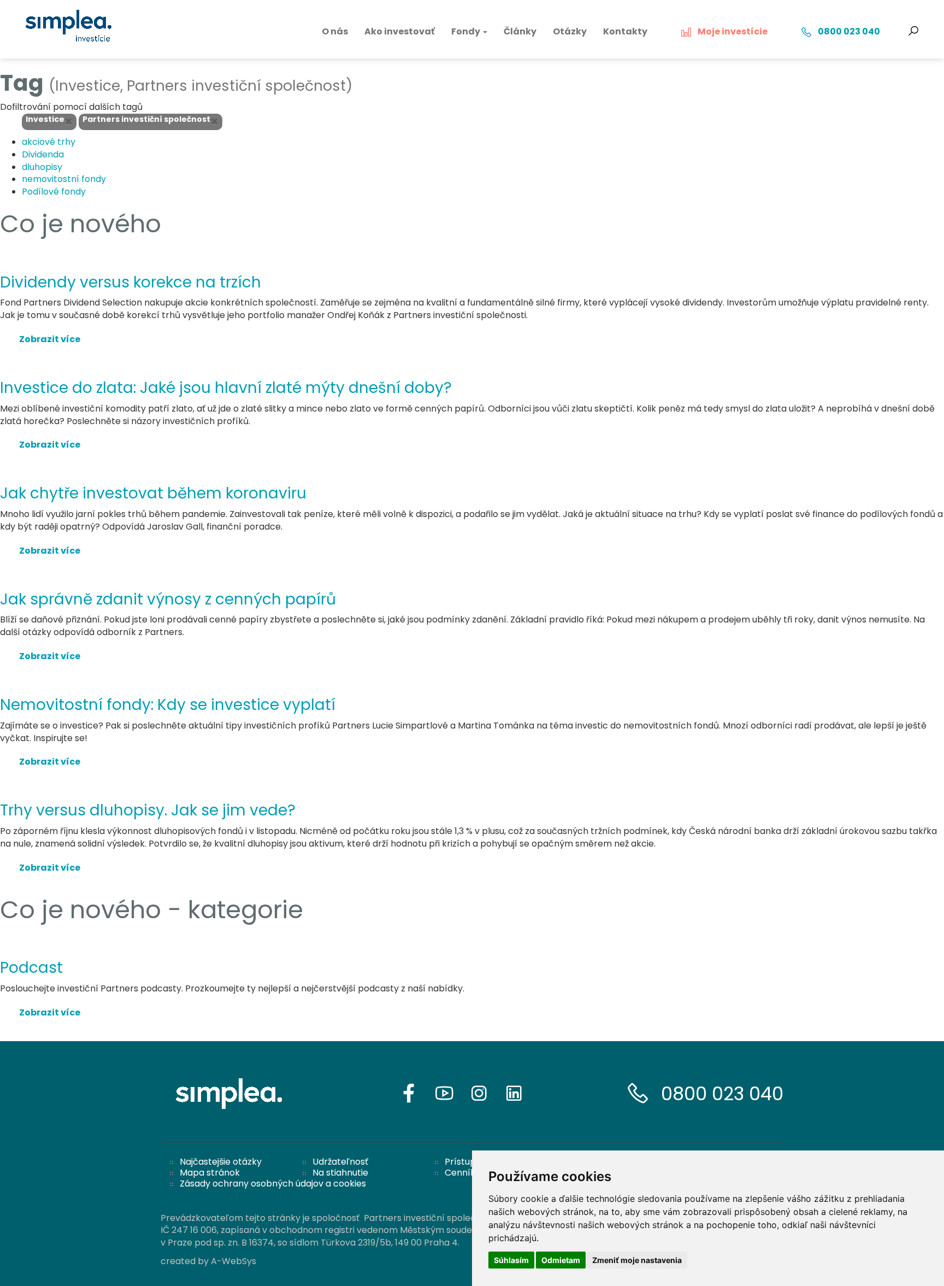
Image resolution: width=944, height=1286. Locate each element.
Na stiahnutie (340, 1172)
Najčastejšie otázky (221, 1161)
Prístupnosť (469, 1161)
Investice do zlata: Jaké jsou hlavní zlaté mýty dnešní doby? (226, 387)
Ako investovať (399, 32)
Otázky (570, 32)
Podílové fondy (54, 191)
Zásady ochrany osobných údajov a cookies (273, 1183)
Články (520, 32)
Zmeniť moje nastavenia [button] (637, 1260)
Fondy (466, 32)
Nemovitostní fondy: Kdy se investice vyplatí (167, 704)
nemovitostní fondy (64, 179)
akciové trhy (48, 142)
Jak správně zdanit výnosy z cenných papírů (168, 599)
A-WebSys (233, 1261)
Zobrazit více (49, 339)
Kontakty (625, 32)
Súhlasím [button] (511, 1260)
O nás (335, 32)
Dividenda (43, 154)
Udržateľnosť (340, 1161)
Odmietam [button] (560, 1260)
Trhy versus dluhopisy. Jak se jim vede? (148, 810)
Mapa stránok (210, 1172)
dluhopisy (42, 167)
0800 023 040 (722, 1094)
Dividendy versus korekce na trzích (130, 282)
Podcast (31, 967)
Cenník (460, 1172)
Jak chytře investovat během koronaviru (153, 493)
